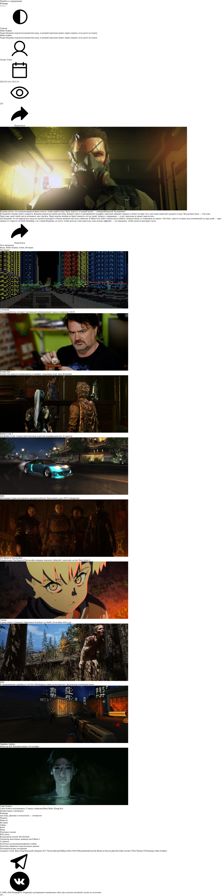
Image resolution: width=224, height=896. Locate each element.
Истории (29, 247)
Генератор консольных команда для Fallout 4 (19, 839)
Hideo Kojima (6, 31)
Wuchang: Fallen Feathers (156, 851)
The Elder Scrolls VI (124, 851)
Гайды (3, 825)
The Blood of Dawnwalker (104, 851)
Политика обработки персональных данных (19, 846)
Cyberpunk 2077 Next (42, 851)
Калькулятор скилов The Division (14, 837)
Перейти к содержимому (11, 1)
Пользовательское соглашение (13, 848)
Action (21, 247)
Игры (2, 247)
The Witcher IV (139, 851)
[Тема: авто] (20, 17)
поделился (46, 214)
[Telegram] (112, 862)
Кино (2, 827)
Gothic (54, 851)
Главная (3, 28)
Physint (81, 851)
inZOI (59, 851)
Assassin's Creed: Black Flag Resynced (16, 851)
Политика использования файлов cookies (18, 844)
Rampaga (4, 3)
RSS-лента (4, 834)
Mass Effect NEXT (70, 851)
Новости (4, 820)
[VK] (112, 881)
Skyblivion (88, 851)
